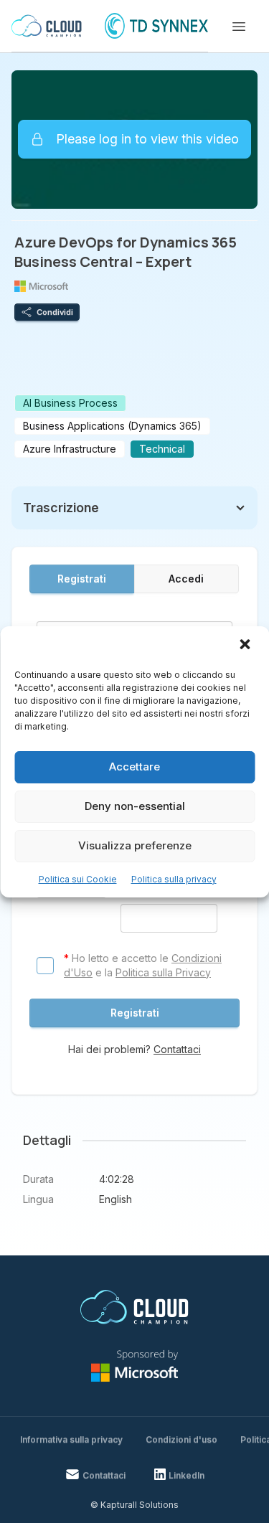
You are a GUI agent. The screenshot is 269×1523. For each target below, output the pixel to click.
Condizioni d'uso (181, 1439)
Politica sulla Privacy (163, 972)
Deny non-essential (135, 806)
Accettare (134, 766)
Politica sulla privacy (174, 879)
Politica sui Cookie (78, 879)
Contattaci (177, 1049)
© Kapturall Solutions (134, 1504)
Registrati (81, 578)
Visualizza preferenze (135, 845)
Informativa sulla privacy (71, 1439)
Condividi (55, 312)
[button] (246, 645)
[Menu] (239, 26)
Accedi (186, 578)
